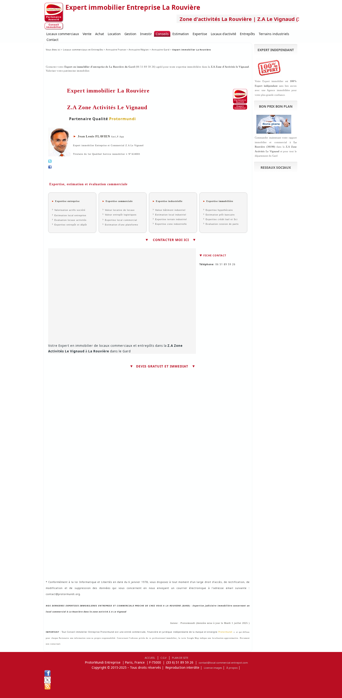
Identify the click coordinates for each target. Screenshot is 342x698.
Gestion (130, 34)
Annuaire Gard (161, 49)
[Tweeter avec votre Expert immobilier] (148, 161)
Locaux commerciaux (62, 34)
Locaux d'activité (223, 34)
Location (114, 34)
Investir (146, 34)
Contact (52, 39)
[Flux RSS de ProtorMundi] (171, 686)
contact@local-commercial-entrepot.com (223, 662)
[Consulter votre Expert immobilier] (148, 167)
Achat (99, 34)
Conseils (162, 34)
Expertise (200, 34)
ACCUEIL (150, 657)
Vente (87, 34)
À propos (232, 667)
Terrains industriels (274, 34)
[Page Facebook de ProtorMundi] (171, 673)
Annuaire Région (139, 49)
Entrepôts (247, 34)
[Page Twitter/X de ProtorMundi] (171, 680)
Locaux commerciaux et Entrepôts (83, 49)
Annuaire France (116, 49)
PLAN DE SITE (180, 657)
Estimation (180, 34)
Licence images (213, 667)
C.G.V (164, 657)
